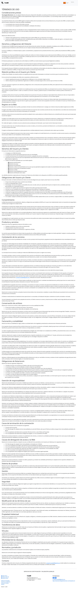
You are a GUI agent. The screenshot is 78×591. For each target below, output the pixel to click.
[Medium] (54, 578)
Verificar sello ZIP (5, 577)
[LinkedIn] (55, 578)
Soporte (2, 584)
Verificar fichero (5, 578)
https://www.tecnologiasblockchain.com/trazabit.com (64, 581)
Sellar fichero (4, 575)
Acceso (72, 2)
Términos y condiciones (5, 581)
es (67, 2)
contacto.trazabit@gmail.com (22, 277)
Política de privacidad (5, 580)
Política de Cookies (5, 583)
